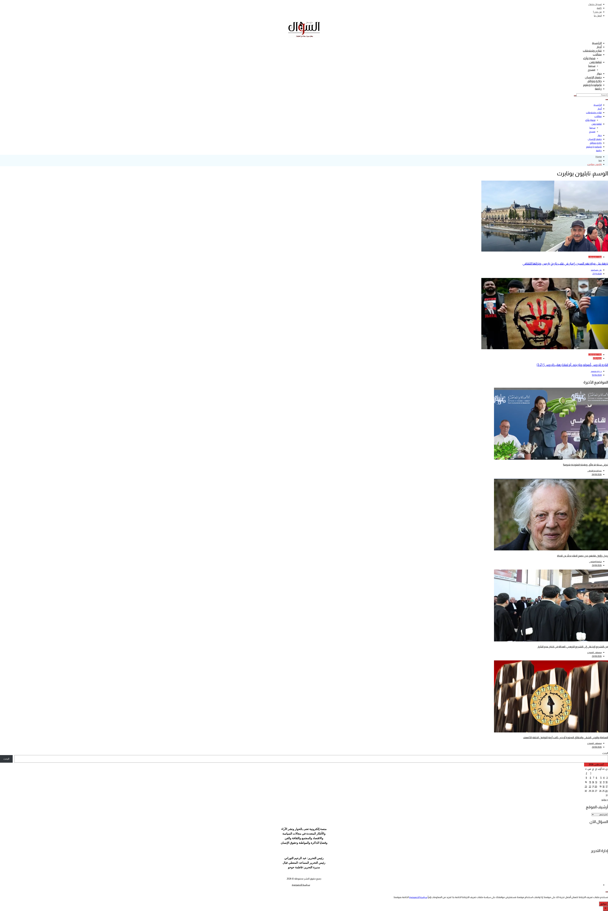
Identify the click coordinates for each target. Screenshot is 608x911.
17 (607, 786)
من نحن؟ (597, 11)
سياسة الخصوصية (301, 884)
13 (596, 782)
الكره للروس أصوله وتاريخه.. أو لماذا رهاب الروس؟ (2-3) (572, 364)
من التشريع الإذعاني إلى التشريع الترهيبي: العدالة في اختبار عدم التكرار (573, 646)
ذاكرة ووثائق (594, 81)
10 (606, 782)
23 (586, 786)
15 (590, 782)
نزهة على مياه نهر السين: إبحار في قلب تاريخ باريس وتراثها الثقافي (565, 263)
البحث (605, 753)
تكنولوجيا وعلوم (592, 84)
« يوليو (605, 799)
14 (593, 782)
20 (596, 786)
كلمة (599, 8)
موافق (603, 903)
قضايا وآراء (589, 58)
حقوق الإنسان (593, 77)
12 (601, 782)
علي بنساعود (596, 270)
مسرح (591, 69)
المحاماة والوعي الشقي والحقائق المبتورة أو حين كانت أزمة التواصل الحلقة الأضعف (565, 737)
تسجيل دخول (595, 4)
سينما (591, 65)
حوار (599, 73)
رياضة (598, 88)
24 (606, 791)
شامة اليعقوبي (595, 561)
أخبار (599, 46)
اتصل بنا (598, 15)
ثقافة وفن (595, 62)
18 (603, 786)
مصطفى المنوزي (594, 652)
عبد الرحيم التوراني (594, 471)
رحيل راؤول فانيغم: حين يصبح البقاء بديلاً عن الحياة (582, 555)
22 (590, 786)
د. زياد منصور (596, 371)
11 (604, 782)
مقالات (597, 54)
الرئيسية (597, 43)
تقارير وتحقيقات (592, 50)
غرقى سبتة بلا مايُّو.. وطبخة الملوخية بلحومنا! (585, 464)
